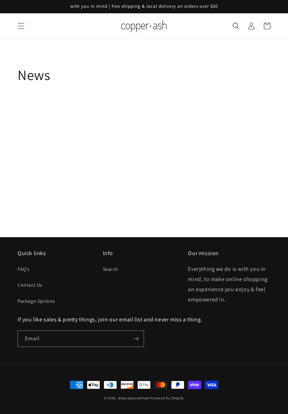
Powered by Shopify (167, 398)
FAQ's (24, 269)
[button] (21, 26)
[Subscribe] (136, 338)
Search (110, 269)
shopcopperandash (134, 398)
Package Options (36, 301)
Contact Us (30, 285)
